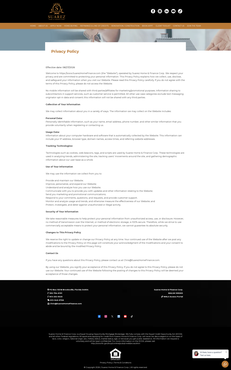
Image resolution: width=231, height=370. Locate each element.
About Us (43, 26)
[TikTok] (131, 316)
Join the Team (194, 26)
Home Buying (70, 26)
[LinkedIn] (119, 316)
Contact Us (178, 26)
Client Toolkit (163, 26)
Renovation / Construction (125, 26)
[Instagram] (106, 316)
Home (33, 26)
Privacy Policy (106, 362)
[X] (112, 316)
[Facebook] (99, 316)
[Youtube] (125, 316)
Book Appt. (147, 26)
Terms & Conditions (122, 362)
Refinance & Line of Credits (94, 26)
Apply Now (55, 26)
